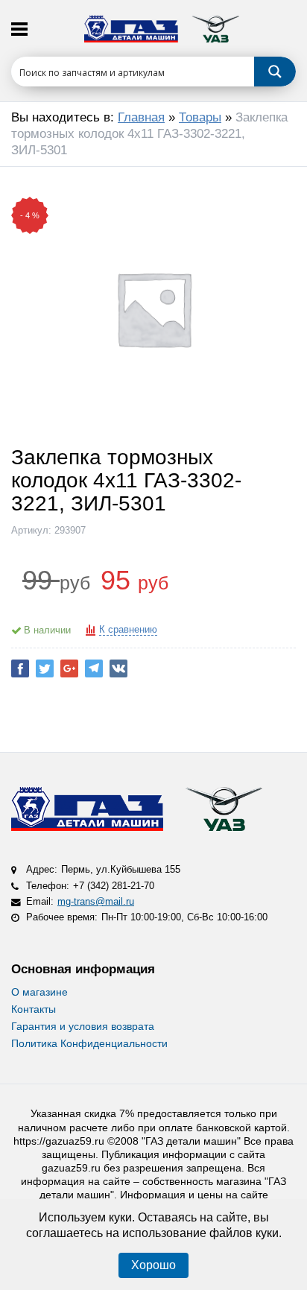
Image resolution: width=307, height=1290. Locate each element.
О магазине (39, 992)
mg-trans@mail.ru (95, 902)
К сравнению (128, 630)
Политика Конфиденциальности (89, 1043)
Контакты (33, 1009)
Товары (200, 117)
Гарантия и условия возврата (82, 1026)
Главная (141, 117)
